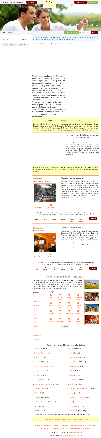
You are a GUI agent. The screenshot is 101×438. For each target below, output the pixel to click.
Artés (70, 353)
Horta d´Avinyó (73, 362)
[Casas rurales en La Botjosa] (51, 295)
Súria (71, 402)
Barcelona (45, 44)
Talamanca (73, 380)
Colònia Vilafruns (39, 353)
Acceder (93, 2)
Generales (36, 339)
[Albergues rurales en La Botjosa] (60, 303)
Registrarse (81, 2)
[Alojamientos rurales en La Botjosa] (69, 311)
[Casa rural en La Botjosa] (60, 319)
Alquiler (35, 318)
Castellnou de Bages (75, 357)
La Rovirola (73, 406)
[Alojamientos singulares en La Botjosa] (78, 295)
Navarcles (37, 362)
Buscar (94, 32)
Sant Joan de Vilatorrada (42, 384)
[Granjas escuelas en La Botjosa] (78, 319)
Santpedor (37, 357)
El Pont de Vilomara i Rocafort (79, 388)
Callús (71, 375)
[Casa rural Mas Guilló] (44, 193)
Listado (9, 44)
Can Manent (73, 411)
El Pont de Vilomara (41, 388)
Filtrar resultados (71, 32)
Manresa (37, 397)
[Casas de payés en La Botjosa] (78, 303)
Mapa (23, 44)
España (32, 2)
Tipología (36, 293)
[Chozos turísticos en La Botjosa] (69, 303)
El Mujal (72, 384)
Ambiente (36, 305)
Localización (37, 335)
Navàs (37, 393)
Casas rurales (36, 44)
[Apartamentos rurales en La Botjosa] (60, 295)
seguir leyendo (80, 197)
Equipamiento (37, 314)
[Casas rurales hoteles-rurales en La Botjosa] (69, 295)
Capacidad (36, 297)
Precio (35, 322)
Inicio (6, 2)
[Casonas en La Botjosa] (69, 319)
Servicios (36, 301)
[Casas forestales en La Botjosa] (60, 311)
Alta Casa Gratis (17, 2)
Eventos (35, 331)
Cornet (72, 393)
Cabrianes (37, 348)
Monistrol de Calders (76, 397)
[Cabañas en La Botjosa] (51, 303)
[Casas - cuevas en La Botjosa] (51, 319)
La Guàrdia (38, 371)
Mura (36, 411)
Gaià (36, 406)
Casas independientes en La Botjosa (71, 436)
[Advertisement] (15, 115)
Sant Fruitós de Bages (41, 366)
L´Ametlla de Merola (41, 402)
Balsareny (73, 366)
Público (35, 310)
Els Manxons (39, 380)
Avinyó (37, 375)
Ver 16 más (65, 326)
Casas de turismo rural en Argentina (78, 429)
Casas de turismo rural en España (53, 429)
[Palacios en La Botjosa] (78, 311)
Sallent (71, 348)
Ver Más (93, 219)
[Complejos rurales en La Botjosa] (51, 311)
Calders (72, 371)
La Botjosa (7, 32)
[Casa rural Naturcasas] (44, 242)
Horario (35, 327)
